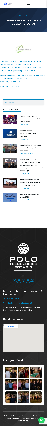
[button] (23, 385)
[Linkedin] (28, 281)
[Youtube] (32, 281)
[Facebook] (15, 281)
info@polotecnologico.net (19, 303)
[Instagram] (19, 281)
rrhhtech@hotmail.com (10, 81)
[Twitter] (23, 281)
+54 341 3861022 (14, 298)
